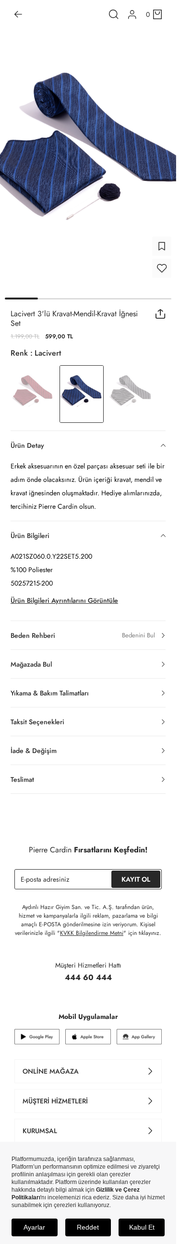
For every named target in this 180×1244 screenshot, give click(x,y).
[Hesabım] (132, 14)
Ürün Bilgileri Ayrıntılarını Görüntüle (64, 600)
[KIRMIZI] (33, 394)
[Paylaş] (161, 314)
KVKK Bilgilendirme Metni (91, 933)
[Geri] (18, 14)
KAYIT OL (135, 879)
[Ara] (114, 14)
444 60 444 (88, 977)
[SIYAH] (130, 394)
